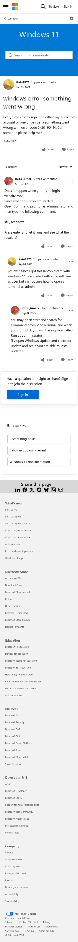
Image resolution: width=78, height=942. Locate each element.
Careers (9, 852)
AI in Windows (12, 544)
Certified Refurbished (16, 612)
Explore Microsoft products (19, 551)
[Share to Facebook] (25, 489)
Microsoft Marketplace (17, 818)
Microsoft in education (17, 646)
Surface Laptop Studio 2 (17, 523)
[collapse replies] (39, 175)
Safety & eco (12, 930)
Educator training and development (23, 681)
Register (54, 6)
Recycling (29, 930)
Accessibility (11, 894)
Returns (9, 599)
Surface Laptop (13, 516)
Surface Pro (11, 509)
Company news (13, 866)
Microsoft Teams (13, 750)
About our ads (46, 930)
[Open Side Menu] (6, 6)
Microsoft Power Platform (18, 743)
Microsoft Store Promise (18, 619)
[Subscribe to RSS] (53, 489)
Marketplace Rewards (16, 825)
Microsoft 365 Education (18, 667)
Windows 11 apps (14, 558)
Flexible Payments (14, 626)
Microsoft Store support (17, 592)
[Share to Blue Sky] (46, 489)
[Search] (43, 6)
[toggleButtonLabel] (72, 18)
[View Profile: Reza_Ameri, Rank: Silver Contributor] (8, 181)
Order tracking (12, 606)
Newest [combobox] (66, 167)
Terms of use (34, 926)
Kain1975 (22, 82)
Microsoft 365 (12, 736)
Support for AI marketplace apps (22, 804)
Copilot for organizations (18, 530)
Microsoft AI (11, 715)
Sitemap (9, 922)
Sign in (23, 394)
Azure (8, 784)
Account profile (13, 578)
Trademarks (52, 926)
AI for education (13, 695)
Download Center (14, 585)
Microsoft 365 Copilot (16, 757)
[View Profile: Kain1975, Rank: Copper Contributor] (8, 84)
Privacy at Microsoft (15, 873)
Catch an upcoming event (28, 450)
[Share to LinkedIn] (17, 489)
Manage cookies (13, 926)
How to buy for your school (19, 674)
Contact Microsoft (28, 922)
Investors (10, 880)
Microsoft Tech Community (19, 811)
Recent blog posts (22, 438)
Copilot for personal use (17, 537)
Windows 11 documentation (30, 461)
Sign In (68, 6)
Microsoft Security (14, 722)
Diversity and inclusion (17, 887)
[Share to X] (32, 489)
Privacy (46, 922)
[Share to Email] (60, 489)
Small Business (13, 764)
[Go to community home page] (15, 6)
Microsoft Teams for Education (21, 660)
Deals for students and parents (21, 688)
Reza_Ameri (23, 179)
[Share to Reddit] (39, 489)
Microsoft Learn (13, 797)
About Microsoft (13, 859)
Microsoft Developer (16, 790)
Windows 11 (15, 18)
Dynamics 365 (12, 729)
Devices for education (16, 653)
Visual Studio (12, 832)
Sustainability (12, 901)
